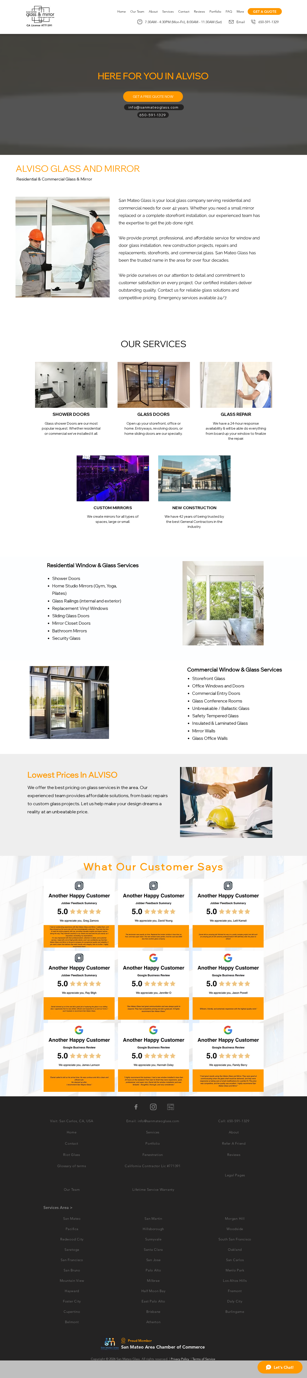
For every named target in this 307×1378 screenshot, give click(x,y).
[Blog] (171, 1107)
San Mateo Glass (128, 1359)
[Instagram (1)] (153, 1107)
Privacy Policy (180, 1359)
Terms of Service (203, 1359)
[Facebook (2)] (136, 1107)
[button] (79, 913)
